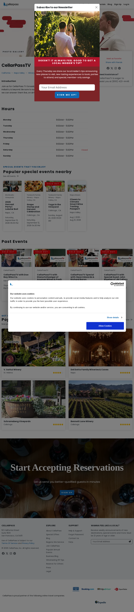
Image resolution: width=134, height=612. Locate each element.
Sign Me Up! (67, 94)
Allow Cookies (105, 326)
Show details (113, 317)
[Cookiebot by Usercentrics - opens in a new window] (112, 284)
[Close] (96, 7)
